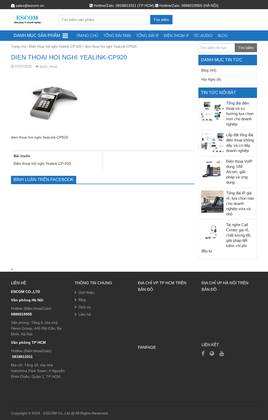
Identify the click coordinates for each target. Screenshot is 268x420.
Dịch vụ (85, 307)
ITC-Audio (203, 35)
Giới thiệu (86, 292)
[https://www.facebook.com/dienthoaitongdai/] (203, 353)
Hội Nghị (208, 79)
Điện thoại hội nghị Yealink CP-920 (55, 46)
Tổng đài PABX (117, 35)
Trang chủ (87, 35)
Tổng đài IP (147, 35)
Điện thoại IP (176, 35)
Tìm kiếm (161, 20)
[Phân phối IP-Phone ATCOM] (212, 353)
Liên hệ (85, 314)
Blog (223, 35)
